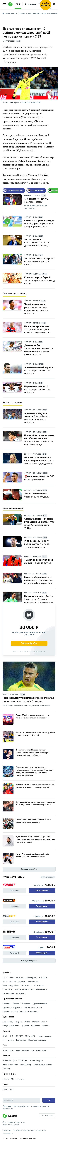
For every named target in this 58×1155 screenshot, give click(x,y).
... (51, 8)
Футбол (21, 13)
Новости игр (8, 1089)
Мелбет (35, 1022)
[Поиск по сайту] (54, 4)
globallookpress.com (31, 102)
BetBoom (35, 1025)
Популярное (41, 989)
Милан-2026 (8, 1079)
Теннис (6, 1055)
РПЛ (5, 977)
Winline (27, 1022)
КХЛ (4, 1036)
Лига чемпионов (16, 977)
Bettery (45, 1025)
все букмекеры (47, 877)
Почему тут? (14, 890)
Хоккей (6, 1031)
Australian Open (10, 1060)
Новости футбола (11, 985)
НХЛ (11, 1036)
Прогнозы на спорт (12, 998)
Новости (20, 1079)
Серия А (21, 981)
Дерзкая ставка (40, 1003)
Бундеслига (33, 981)
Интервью (20, 993)
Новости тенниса (10, 1064)
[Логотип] (10, 4)
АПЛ (5, 981)
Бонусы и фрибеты (11, 1025)
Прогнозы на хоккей (33, 1007)
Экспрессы (26, 1003)
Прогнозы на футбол (24, 989)
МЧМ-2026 (30, 1036)
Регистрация (42, 890)
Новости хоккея (44, 1036)
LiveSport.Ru (10, 13)
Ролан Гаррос (36, 1060)
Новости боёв (22, 1050)
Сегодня (6, 1003)
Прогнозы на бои (10, 1011)
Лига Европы (31, 977)
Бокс (12, 1050)
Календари (39, 985)
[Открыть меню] (5, 4)
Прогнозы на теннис (29, 1011)
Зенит (44, 1022)
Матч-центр (26, 985)
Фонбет (25, 1025)
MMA (5, 1050)
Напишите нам (47, 1116)
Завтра (16, 1003)
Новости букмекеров (12, 1022)
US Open (6, 1068)
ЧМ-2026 (43, 977)
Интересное (8, 993)
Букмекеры (8, 1016)
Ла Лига (12, 981)
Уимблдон (23, 1060)
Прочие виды (9, 1074)
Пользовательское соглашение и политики (19, 1138)
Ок (48, 1100)
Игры (5, 1084)
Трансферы (8, 989)
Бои (4, 1045)
